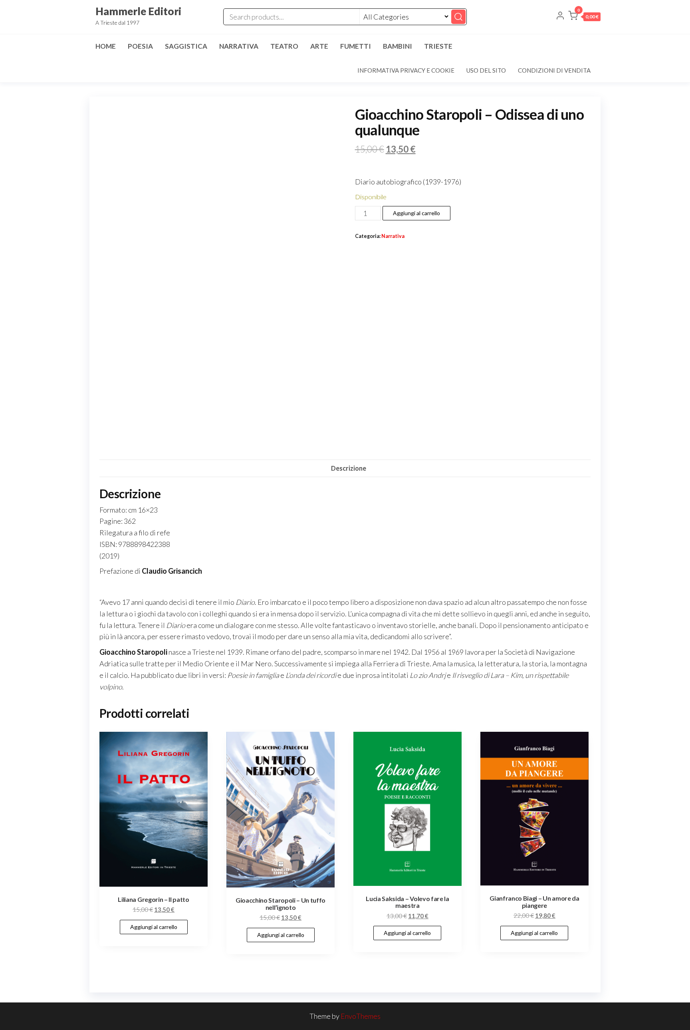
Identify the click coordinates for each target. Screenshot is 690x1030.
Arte (319, 46)
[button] (584, 17)
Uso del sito (486, 70)
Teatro (284, 46)
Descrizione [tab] (348, 468)
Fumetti (355, 46)
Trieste (438, 46)
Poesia (140, 46)
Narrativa (238, 46)
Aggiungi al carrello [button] (153, 926)
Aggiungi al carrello (416, 213)
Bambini (397, 46)
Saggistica (186, 46)
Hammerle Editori (138, 11)
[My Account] (560, 16)
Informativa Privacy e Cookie (405, 70)
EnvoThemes (361, 1016)
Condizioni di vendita (554, 70)
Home (105, 46)
